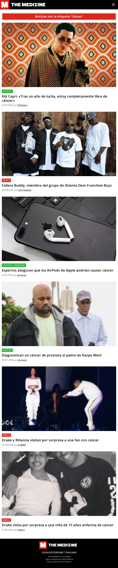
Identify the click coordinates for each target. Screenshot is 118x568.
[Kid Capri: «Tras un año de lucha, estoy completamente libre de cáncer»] (59, 55)
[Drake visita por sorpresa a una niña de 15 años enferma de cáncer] (59, 483)
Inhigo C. (21, 530)
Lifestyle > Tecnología (14, 265)
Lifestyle (7, 91)
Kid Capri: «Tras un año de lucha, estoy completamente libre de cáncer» (41, 91)
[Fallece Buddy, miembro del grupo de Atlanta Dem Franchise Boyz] (59, 144)
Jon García (21, 275)
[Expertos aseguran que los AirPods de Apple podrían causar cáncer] (59, 229)
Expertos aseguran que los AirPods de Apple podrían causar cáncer (39, 265)
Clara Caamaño (24, 190)
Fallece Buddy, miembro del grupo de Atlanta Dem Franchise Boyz (38, 180)
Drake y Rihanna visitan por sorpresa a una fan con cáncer (34, 435)
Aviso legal (70, 552)
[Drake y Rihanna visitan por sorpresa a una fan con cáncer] (59, 398)
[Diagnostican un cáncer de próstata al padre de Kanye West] (59, 314)
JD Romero (22, 105)
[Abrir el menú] (113, 4)
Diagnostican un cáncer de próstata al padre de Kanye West (35, 350)
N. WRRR (22, 445)
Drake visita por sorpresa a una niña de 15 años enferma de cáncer (39, 520)
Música (6, 180)
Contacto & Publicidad (52, 552)
